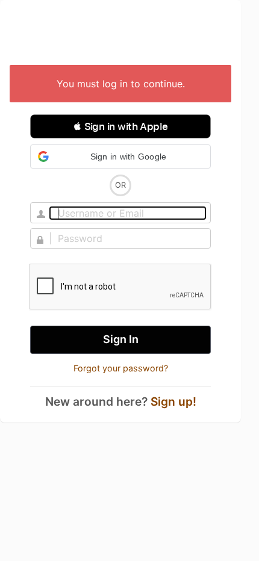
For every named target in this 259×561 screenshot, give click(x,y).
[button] (120, 126)
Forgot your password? (120, 368)
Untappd (120, 33)
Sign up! (173, 401)
